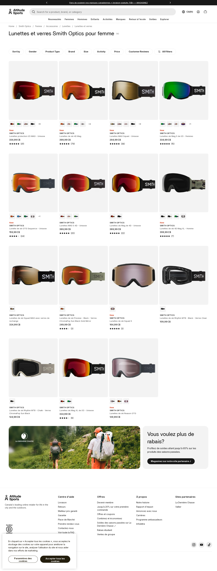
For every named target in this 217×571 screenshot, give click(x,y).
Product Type (52, 51)
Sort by (16, 51)
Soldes (153, 19)
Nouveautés (54, 19)
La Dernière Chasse (185, 502)
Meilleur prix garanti (67, 511)
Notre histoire (142, 502)
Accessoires (52, 26)
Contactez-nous (66, 528)
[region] (39, 551)
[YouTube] (201, 545)
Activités (107, 19)
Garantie (62, 515)
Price (117, 51)
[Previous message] (46, 2)
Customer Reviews (139, 51)
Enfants (95, 19)
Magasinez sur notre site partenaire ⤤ (171, 461)
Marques (120, 19)
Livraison (62, 502)
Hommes (82, 19)
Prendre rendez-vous (68, 524)
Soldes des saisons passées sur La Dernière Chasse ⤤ (114, 524)
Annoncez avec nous (146, 511)
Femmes (69, 19)
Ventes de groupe (106, 534)
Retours (62, 507)
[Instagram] (194, 545)
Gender (33, 51)
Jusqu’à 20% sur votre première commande (113, 508)
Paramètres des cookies (23, 559)
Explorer (164, 19)
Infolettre (140, 524)
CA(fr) (189, 11)
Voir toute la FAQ (66, 532)
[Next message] (170, 2)
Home (11, 26)
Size (86, 51)
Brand (71, 51)
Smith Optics (25, 26)
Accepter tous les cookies (55, 559)
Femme (38, 26)
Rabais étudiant (104, 530)
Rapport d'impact (144, 507)
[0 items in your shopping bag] (205, 12)
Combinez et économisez (109, 518)
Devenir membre (105, 502)
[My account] (198, 12)
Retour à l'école (137, 19)
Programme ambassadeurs (149, 519)
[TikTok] (209, 545)
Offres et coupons (106, 514)
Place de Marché (66, 519)
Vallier (178, 507)
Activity (101, 51)
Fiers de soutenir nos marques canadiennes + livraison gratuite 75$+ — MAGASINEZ (108, 2)
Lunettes (66, 26)
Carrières (140, 515)
